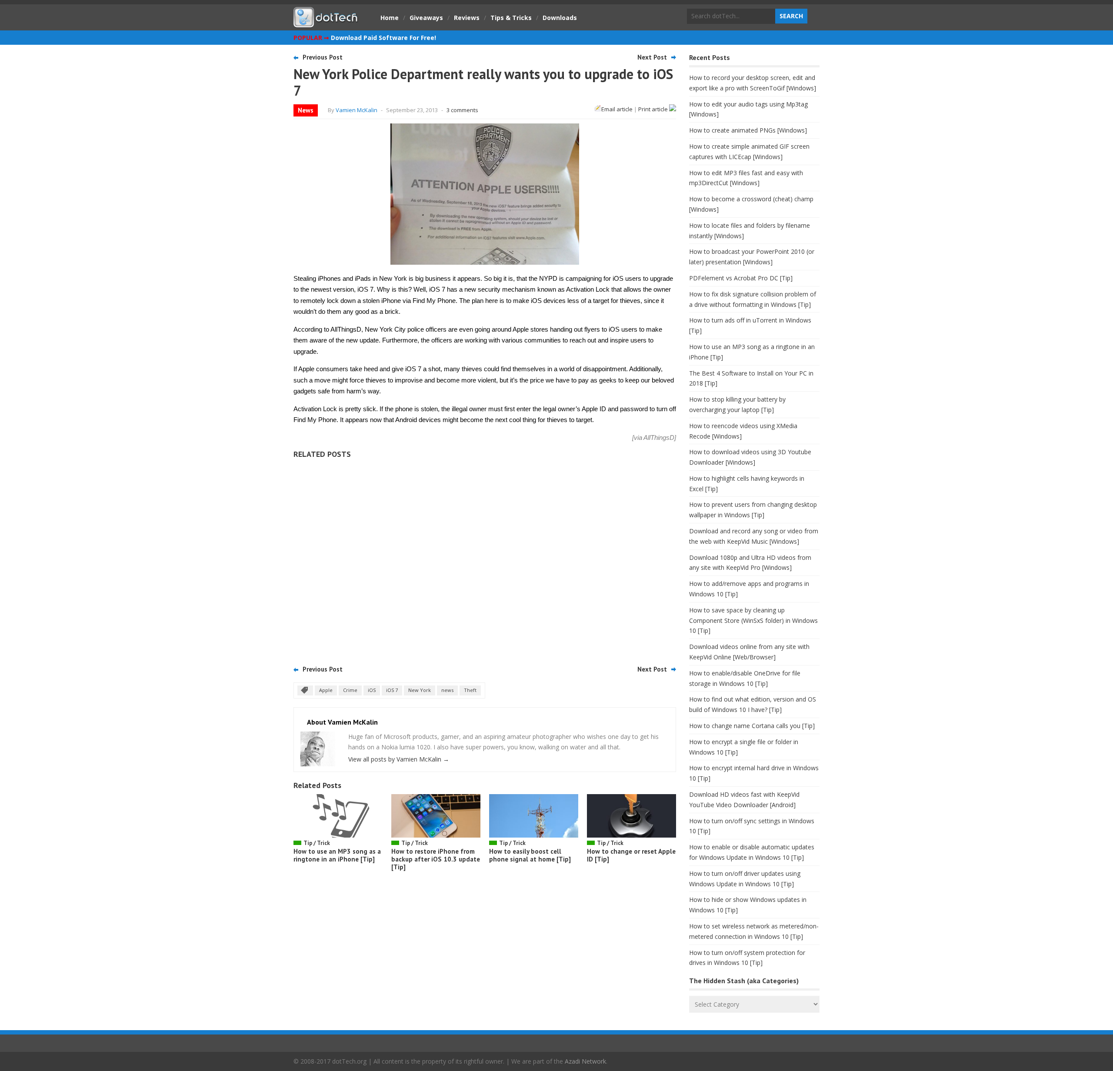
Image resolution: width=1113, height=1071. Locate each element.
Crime (350, 690)
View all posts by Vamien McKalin (398, 759)
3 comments (462, 110)
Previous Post (323, 57)
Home (389, 17)
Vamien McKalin (356, 110)
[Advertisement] (484, 559)
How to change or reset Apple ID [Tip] (631, 855)
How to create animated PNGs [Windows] (748, 130)
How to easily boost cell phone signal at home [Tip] (530, 855)
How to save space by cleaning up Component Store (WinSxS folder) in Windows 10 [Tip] (753, 620)
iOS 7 (392, 690)
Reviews (467, 17)
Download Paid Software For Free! (383, 37)
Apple (326, 690)
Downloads (560, 17)
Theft (470, 690)
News (305, 110)
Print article (653, 109)
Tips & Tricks (511, 17)
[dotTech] (326, 23)
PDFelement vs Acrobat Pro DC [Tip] (741, 278)
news (447, 690)
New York (419, 690)
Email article (617, 109)
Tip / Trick (316, 843)
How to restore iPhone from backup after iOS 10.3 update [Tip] (435, 859)
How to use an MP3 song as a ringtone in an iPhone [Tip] (337, 855)
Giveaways (426, 17)
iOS (372, 690)
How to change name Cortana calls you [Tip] (752, 726)
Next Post (652, 57)
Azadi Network (585, 1061)
